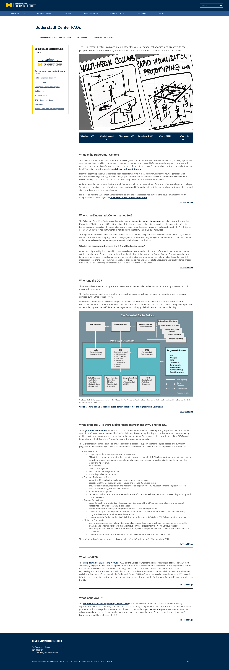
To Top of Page (186, 202)
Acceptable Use (88, 661)
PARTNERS (140, 13)
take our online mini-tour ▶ (128, 169)
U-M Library (154, 609)
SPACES (67, 13)
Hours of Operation (42, 82)
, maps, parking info (52, 87)
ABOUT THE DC (17, 13)
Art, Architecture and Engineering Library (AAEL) (106, 603)
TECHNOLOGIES (43, 13)
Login (186, 661)
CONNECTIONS (116, 13)
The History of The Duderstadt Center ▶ (128, 197)
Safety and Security (74, 661)
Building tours (40, 91)
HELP (161, 13)
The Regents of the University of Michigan (51, 661)
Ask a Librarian (41, 95)
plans (41, 87)
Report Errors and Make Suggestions (49, 109)
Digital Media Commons (94, 430)
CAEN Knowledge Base (44, 100)
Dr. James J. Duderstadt (150, 221)
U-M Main (108, 661)
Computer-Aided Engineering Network (101, 562)
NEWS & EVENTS (90, 13)
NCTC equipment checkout (45, 78)
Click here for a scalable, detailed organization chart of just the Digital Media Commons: (121, 406)
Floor (37, 87)
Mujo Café (39, 104)
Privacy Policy (99, 661)
